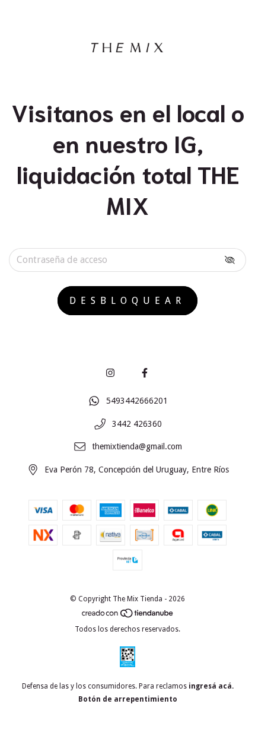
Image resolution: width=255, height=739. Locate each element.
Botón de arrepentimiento (127, 699)
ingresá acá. (211, 686)
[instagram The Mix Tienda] (110, 373)
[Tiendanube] (128, 616)
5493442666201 (137, 400)
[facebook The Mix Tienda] (145, 373)
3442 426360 (137, 424)
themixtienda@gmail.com (137, 447)
